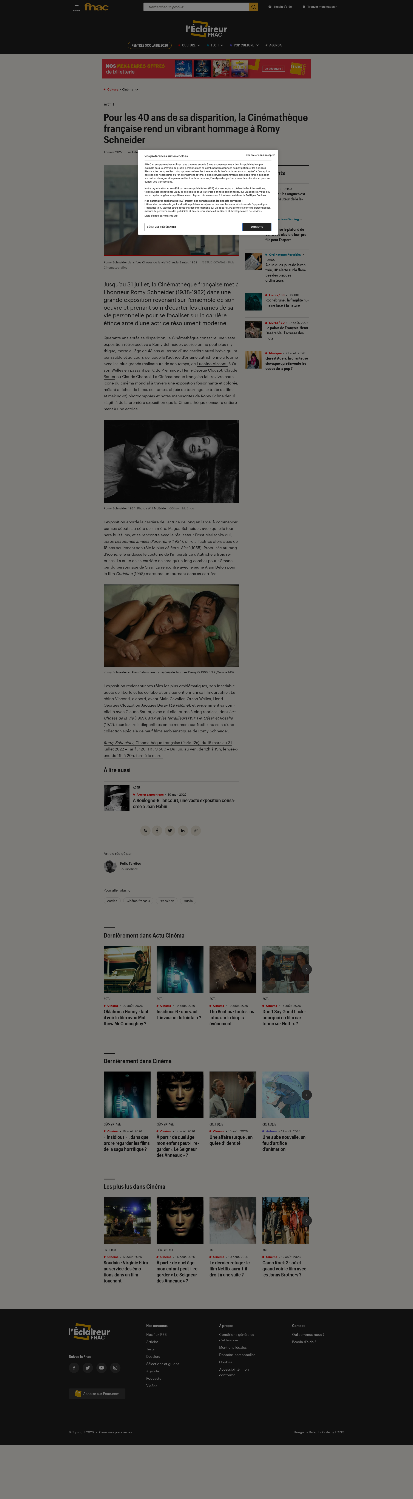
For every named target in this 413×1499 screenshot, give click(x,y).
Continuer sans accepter (260, 155)
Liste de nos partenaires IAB (161, 215)
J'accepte (257, 227)
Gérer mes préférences (161, 227)
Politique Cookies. (256, 195)
